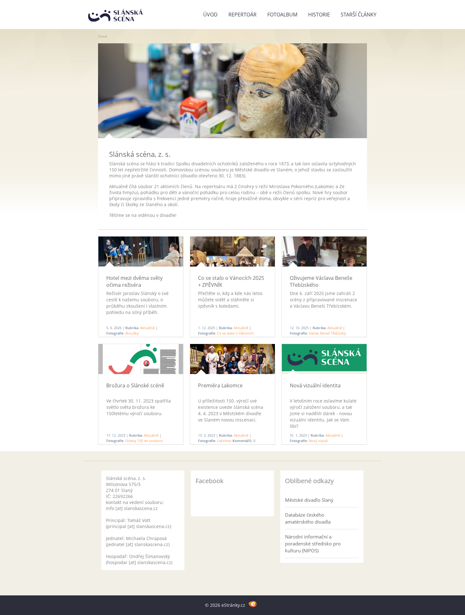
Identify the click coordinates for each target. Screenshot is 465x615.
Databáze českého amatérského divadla (308, 518)
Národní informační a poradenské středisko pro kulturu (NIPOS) (313, 543)
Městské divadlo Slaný (309, 500)
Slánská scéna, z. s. (139, 154)
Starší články (358, 14)
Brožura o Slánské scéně (135, 385)
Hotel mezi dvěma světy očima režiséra (134, 281)
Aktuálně (147, 327)
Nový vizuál (318, 440)
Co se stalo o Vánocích (235, 333)
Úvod (210, 14)
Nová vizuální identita (315, 385)
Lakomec (224, 440)
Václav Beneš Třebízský (327, 333)
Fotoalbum (282, 14)
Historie (319, 14)
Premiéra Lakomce (220, 385)
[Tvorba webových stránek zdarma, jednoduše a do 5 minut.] (252, 604)
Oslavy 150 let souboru (144, 440)
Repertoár (242, 14)
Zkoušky (132, 333)
